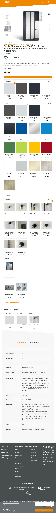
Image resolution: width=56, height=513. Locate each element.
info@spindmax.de (48, 465)
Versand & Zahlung (6, 455)
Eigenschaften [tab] (21, 342)
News (16, 449)
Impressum (18, 458)
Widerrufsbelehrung (20, 466)
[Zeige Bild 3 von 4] (49, 27)
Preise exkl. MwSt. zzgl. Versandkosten (12, 73)
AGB (16, 460)
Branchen (18, 476)
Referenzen (18, 455)
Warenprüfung (19, 468)
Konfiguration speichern (11, 504)
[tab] (34, 342)
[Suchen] (45, 2)
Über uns (17, 452)
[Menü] (42, 2)
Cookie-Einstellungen (19, 473)
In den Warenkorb (29, 77)
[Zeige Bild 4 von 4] (49, 29)
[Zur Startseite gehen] (7, 2)
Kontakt (3, 449)
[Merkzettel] (48, 2)
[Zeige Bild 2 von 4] (49, 25)
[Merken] (48, 14)
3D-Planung (4, 458)
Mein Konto (4, 452)
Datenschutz (18, 463)
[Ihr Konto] (51, 2)
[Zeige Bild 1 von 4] (49, 24)
